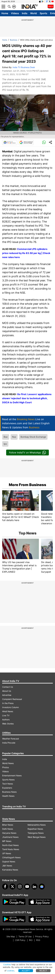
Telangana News (36, 833)
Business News (9, 792)
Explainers (7, 788)
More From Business (27, 485)
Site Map (10, 936)
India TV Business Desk (24, 67)
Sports (43, 13)
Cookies (7, 964)
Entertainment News (12, 775)
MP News (6, 841)
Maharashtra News (37, 825)
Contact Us (7, 687)
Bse (6, 436)
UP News (6, 853)
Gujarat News (8, 861)
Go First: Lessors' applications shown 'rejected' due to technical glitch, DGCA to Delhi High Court (26, 398)
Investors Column (10, 707)
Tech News (7, 783)
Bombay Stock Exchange (33, 436)
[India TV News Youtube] (52, 1)
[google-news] (42, 886)
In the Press (7, 703)
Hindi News (7, 711)
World (33, 13)
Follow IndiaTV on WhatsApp (25, 452)
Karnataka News (10, 869)
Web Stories (8, 723)
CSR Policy (20, 940)
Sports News (8, 779)
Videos (15, 13)
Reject (43, 970)
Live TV (5, 715)
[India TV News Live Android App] (14, 901)
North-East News (10, 845)
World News (8, 763)
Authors (6, 719)
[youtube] (27, 886)
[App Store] (40, 901)
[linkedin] (34, 886)
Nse (14, 436)
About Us (6, 691)
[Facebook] (5, 886)
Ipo (5, 443)
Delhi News (7, 829)
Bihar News (7, 825)
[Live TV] (51, 6)
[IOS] (40, 1)
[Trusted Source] (26, 142)
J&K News (7, 865)
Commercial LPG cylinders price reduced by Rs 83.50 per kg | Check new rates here (26, 253)
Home (4, 13)
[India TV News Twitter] (50, 1)
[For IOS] (40, 919)
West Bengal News (36, 837)
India (24, 13)
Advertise (6, 695)
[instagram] (20, 886)
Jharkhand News (10, 837)
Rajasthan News (35, 829)
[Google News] (9, 142)
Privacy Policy (42, 936)
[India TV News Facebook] (47, 1)
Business (13, 40)
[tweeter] (12, 886)
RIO (31, 940)
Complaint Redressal (12, 699)
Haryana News (9, 833)
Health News (8, 796)
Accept (26, 970)
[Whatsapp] (44, 142)
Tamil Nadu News (10, 849)
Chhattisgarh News (11, 857)
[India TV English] (30, 6)
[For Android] (14, 919)
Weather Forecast (10, 738)
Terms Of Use (25, 936)
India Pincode (8, 742)
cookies (10, 970)
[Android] (43, 1)
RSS (38, 940)
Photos (5, 767)
